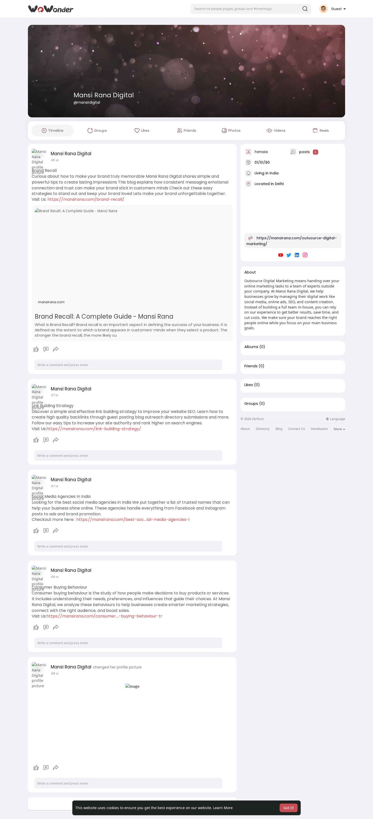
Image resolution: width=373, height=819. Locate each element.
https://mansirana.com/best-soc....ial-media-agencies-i (132, 519)
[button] (251, 9)
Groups (251, 404)
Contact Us (296, 428)
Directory (263, 428)
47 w (54, 395)
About (245, 428)
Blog (279, 428)
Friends (251, 366)
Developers (319, 428)
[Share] (56, 349)
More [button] (338, 429)
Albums (251, 347)
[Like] (46, 349)
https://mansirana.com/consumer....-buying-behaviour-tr (104, 616)
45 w (55, 160)
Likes (248, 385)
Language (337, 419)
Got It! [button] (288, 807)
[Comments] (46, 349)
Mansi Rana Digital (104, 95)
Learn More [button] (223, 807)
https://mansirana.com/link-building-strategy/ (93, 429)
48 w (55, 576)
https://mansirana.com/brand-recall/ (85, 199)
